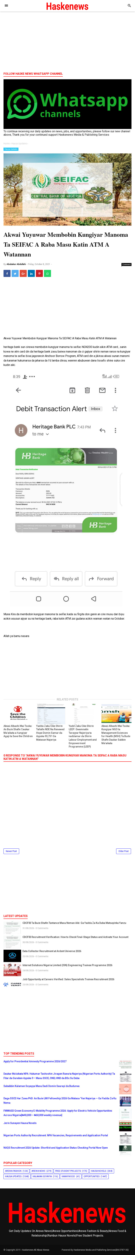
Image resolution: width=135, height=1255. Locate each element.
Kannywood (68, 1176)
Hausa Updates (11, 149)
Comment (126, 264)
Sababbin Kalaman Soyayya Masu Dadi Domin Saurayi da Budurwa (41, 1086)
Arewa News (38, 1171)
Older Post (123, 851)
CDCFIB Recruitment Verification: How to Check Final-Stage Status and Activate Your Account (75, 937)
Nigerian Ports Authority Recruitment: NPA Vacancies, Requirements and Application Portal (56, 1135)
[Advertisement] (67, 42)
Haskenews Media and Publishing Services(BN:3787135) (101, 1250)
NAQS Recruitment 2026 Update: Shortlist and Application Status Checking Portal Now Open (56, 1147)
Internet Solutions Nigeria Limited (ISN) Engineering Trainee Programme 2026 (67, 965)
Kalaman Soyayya (42, 1176)
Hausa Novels (98, 1171)
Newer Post (11, 851)
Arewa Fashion (13, 1171)
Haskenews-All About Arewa (35, 1250)
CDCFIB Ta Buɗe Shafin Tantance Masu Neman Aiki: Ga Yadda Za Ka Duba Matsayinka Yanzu (74, 923)
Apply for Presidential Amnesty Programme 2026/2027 (35, 1061)
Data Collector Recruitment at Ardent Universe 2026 (51, 951)
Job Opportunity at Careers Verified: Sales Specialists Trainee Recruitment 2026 (68, 979)
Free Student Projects (68, 1171)
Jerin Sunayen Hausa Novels (20, 1123)
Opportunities (91, 1176)
